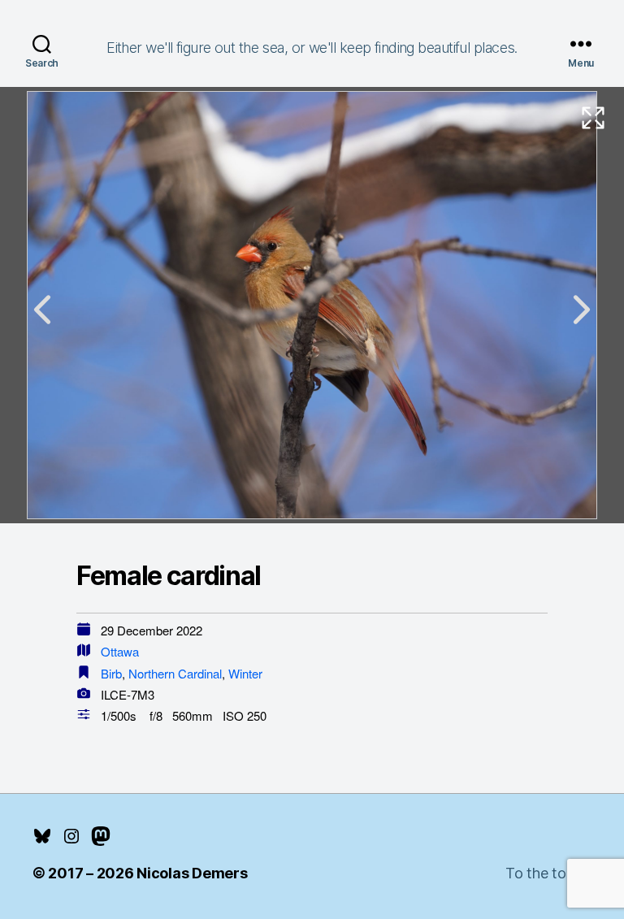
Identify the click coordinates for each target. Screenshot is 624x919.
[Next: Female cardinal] (582, 310)
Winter (245, 673)
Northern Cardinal (175, 673)
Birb (111, 673)
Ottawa (120, 651)
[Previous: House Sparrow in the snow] (42, 310)
